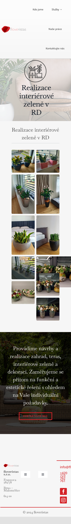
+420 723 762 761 (63, 477)
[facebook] (63, 491)
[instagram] (63, 500)
